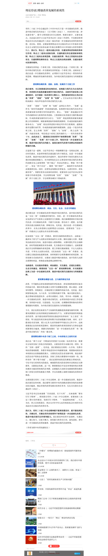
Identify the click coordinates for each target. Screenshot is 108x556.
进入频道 (78, 21)
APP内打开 (55, 546)
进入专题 (78, 432)
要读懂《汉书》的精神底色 (47, 552)
